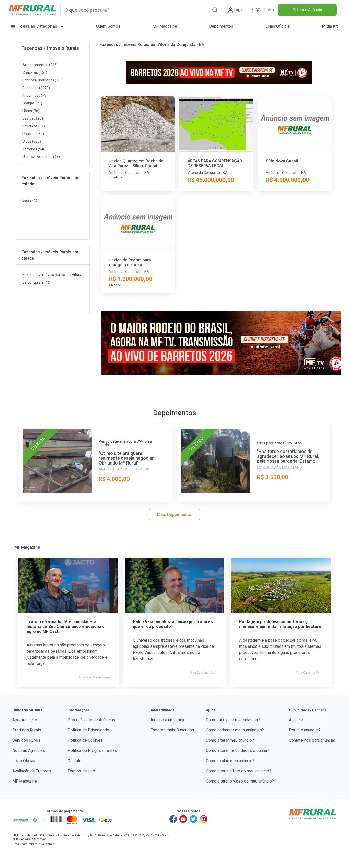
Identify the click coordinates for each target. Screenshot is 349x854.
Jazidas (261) (33, 118)
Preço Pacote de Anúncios (91, 719)
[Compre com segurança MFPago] (20, 820)
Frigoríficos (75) (35, 95)
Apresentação (24, 719)
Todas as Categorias (37, 26)
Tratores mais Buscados (172, 730)
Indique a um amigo (168, 719)
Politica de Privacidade (88, 730)
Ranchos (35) (33, 134)
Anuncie (296, 719)
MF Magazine (165, 26)
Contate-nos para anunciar (312, 740)
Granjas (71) (32, 103)
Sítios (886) (31, 141)
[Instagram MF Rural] (204, 819)
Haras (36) (30, 111)
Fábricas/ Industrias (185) (43, 80)
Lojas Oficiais (277, 26)
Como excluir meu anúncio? (230, 760)
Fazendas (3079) (36, 88)
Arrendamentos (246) (40, 65)
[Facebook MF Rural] (173, 819)
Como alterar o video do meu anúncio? (240, 781)
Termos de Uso (81, 770)
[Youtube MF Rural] (183, 819)
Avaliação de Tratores (31, 770)
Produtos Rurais (26, 730)
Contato (75, 760)
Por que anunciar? (305, 730)
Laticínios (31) (33, 126)
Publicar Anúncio (307, 9)
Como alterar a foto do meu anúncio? (238, 770)
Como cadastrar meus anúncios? (235, 730)
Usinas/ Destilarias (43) (41, 157)
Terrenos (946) (34, 149)
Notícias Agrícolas (28, 750)
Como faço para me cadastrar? (233, 719)
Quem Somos (108, 26)
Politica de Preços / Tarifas (92, 750)
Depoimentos (221, 26)
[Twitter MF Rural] (193, 819)
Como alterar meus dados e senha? (237, 750)
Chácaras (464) (34, 72)
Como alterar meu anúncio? (230, 740)
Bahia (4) (29, 200)
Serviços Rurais (26, 740)
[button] (215, 10)
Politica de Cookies (85, 740)
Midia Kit (330, 26)
